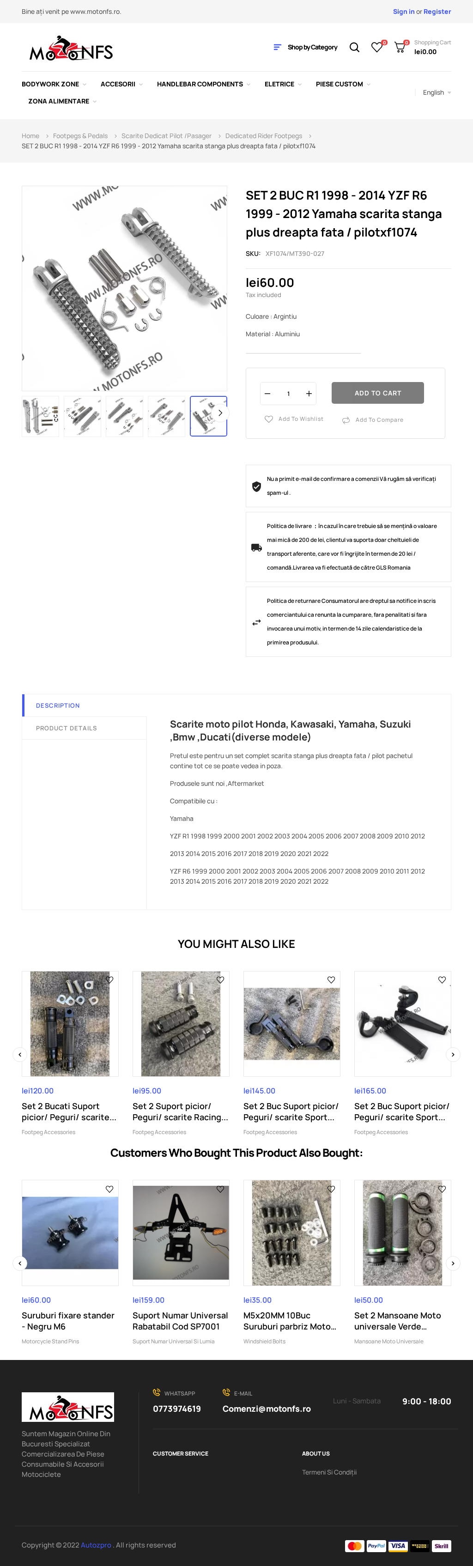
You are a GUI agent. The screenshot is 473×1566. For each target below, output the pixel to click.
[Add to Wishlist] (110, 979)
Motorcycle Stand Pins (50, 1341)
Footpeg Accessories (48, 1132)
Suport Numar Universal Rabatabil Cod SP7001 (180, 1321)
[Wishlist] (377, 47)
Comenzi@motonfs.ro (267, 1408)
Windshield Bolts (264, 1341)
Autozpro (97, 1545)
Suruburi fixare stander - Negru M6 (68, 1321)
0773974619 (177, 1408)
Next (220, 413)
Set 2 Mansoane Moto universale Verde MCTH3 (397, 1321)
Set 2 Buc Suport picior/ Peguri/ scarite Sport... (291, 1111)
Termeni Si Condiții (329, 1472)
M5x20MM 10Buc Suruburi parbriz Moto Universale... (287, 1321)
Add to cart (378, 392)
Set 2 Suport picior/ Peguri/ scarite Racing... (180, 1111)
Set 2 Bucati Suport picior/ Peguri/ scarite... (69, 1111)
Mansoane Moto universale (389, 1341)
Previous (28, 413)
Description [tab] (58, 705)
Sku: (253, 253)
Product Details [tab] (66, 728)
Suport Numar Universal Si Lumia (174, 1341)
